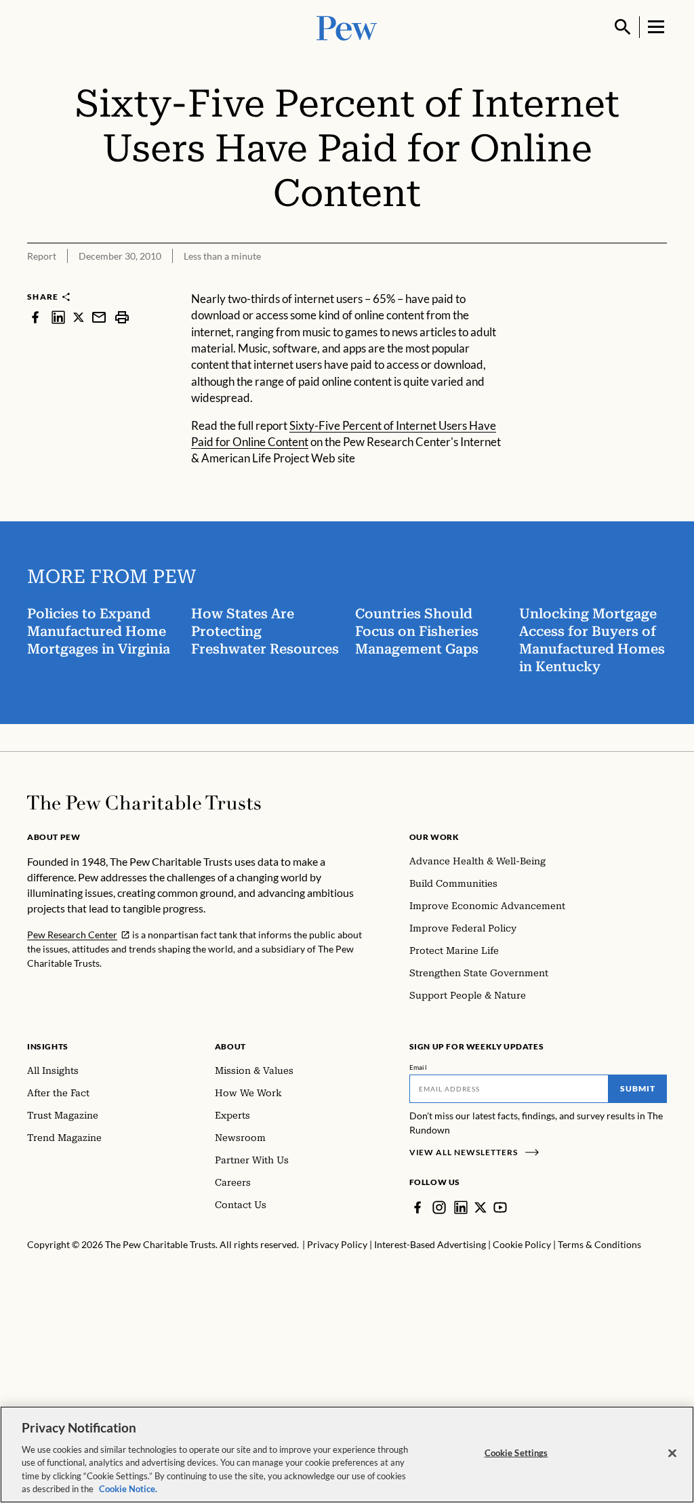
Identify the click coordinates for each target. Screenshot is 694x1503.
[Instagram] (439, 1207)
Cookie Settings (516, 1452)
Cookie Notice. (128, 1488)
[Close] (672, 1453)
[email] (99, 316)
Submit (637, 1088)
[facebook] (35, 316)
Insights (47, 1046)
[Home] (144, 802)
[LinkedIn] (461, 1207)
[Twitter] (480, 1207)
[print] (122, 316)
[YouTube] (500, 1207)
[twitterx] (78, 316)
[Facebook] (417, 1207)
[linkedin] (58, 316)
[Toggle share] (659, 281)
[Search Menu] (623, 27)
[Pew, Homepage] (347, 27)
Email (418, 1067)
